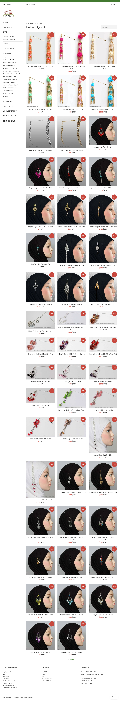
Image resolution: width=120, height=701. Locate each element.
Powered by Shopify (28, 697)
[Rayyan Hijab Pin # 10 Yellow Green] (40, 598)
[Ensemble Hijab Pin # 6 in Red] (40, 427)
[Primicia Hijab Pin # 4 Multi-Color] (103, 560)
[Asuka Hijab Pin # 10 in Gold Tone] (103, 287)
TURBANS (6, 44)
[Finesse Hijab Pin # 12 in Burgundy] (40, 479)
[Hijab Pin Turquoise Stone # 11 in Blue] (103, 171)
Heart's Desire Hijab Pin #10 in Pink (40, 354)
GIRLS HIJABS (7, 27)
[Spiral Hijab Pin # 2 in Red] (40, 395)
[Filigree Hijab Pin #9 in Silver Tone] (103, 248)
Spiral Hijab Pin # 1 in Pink (72, 382)
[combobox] (16, 4)
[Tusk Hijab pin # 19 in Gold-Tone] (71, 132)
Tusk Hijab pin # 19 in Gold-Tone (71, 150)
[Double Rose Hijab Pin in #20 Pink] (71, 91)
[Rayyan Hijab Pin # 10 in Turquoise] (71, 598)
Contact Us (6, 679)
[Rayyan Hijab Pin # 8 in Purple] (40, 635)
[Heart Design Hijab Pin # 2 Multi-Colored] (103, 520)
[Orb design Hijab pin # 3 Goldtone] (40, 560)
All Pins (5, 57)
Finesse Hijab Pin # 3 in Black (103, 455)
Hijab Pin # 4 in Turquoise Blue (40, 264)
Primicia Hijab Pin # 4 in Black (72, 577)
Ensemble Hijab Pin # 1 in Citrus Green (71, 410)
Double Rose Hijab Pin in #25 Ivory (103, 66)
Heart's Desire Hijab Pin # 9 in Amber (103, 327)
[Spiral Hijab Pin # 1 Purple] (103, 371)
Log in (28, 4)
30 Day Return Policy (9, 681)
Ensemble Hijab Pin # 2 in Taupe (72, 439)
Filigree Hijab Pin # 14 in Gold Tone (40, 227)
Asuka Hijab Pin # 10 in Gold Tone (103, 304)
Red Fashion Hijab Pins (9, 82)
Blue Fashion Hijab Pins (9, 65)
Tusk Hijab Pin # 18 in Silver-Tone (40, 150)
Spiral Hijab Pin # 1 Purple (103, 382)
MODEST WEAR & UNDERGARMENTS (9, 38)
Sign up (34, 4)
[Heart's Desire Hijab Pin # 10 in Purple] (71, 344)
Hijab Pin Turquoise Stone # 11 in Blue (103, 188)
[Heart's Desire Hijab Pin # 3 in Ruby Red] (103, 344)
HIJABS (13, 22)
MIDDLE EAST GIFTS (10, 111)
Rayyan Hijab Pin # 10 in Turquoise (72, 615)
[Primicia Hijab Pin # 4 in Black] (71, 560)
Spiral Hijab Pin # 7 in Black (40, 382)
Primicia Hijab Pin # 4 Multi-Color (102, 577)
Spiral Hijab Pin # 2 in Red (40, 405)
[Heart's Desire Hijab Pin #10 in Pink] (40, 344)
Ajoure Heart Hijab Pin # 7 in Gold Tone (103, 492)
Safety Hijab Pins (7, 90)
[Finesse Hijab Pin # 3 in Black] (103, 435)
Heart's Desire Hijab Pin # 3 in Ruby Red (103, 354)
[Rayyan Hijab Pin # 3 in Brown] (103, 598)
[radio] (72, 360)
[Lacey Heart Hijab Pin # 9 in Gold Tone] (71, 209)
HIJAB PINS (13, 53)
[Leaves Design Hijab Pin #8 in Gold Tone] (103, 209)
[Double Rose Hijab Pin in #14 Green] (40, 91)
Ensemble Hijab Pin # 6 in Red (40, 439)
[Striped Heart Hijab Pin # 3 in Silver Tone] (71, 475)
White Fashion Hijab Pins (10, 87)
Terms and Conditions (10, 688)
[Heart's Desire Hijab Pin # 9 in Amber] (103, 318)
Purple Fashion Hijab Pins (10, 79)
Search (5, 674)
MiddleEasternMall (17, 697)
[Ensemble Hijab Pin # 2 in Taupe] (71, 427)
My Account (7, 672)
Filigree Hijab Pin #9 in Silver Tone (103, 265)
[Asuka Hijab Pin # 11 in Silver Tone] (71, 248)
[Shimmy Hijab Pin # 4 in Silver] (71, 287)
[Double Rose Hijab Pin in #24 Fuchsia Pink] (71, 48)
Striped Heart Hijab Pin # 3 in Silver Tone (72, 492)
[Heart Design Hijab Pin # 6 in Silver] (40, 320)
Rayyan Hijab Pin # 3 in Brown (103, 615)
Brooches (5, 96)
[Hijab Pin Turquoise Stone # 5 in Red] (71, 171)
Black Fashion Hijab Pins (9, 62)
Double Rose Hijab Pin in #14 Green (40, 110)
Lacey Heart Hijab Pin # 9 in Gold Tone (71, 227)
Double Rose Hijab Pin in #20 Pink (72, 110)
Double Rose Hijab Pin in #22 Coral (40, 66)
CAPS (5, 32)
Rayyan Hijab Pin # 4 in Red (102, 147)
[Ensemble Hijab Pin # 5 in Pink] (103, 398)
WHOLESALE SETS (9, 116)
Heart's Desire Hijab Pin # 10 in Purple (71, 354)
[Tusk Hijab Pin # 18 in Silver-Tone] (40, 132)
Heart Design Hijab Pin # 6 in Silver (40, 331)
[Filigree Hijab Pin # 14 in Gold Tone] (40, 209)
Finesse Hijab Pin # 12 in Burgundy (40, 500)
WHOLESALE (46, 681)
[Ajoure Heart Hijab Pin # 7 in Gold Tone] (103, 475)
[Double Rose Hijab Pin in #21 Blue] (103, 91)
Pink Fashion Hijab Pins (9, 76)
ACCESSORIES (13, 101)
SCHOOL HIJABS (9, 49)
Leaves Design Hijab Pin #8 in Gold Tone (103, 227)
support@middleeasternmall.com (92, 674)
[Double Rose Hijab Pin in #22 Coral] (40, 48)
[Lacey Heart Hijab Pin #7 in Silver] (40, 287)
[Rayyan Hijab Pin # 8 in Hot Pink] (40, 171)
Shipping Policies (8, 685)
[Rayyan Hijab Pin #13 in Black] (71, 635)
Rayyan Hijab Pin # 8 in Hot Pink (40, 188)
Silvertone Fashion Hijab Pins (11, 85)
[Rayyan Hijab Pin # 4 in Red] (103, 130)
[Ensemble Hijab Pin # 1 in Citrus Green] (71, 398)
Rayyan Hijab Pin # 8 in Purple (40, 652)
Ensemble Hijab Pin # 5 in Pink (103, 410)
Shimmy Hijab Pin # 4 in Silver (71, 304)
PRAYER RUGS (8, 106)
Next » (73, 659)
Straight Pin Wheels (8, 93)
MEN (43, 676)
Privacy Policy (7, 683)
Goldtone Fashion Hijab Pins (11, 71)
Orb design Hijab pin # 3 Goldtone (40, 577)
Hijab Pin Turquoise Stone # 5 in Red (71, 188)
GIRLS (44, 674)
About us (6, 676)
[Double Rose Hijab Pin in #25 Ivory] (103, 48)
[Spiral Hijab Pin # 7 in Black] (40, 371)
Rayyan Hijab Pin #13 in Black (71, 652)
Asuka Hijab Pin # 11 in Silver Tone (72, 265)
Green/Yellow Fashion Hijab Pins (12, 74)
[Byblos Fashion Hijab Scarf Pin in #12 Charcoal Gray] (71, 520)
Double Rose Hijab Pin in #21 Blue (103, 110)
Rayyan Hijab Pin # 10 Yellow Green (40, 615)
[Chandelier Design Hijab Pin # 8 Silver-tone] (71, 318)
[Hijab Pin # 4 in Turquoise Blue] (40, 247)
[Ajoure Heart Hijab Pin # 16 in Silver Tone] (40, 520)
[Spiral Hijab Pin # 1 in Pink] (71, 371)
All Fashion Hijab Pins (9, 60)
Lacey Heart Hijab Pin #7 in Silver (40, 304)
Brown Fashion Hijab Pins (10, 68)
